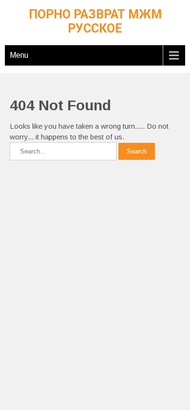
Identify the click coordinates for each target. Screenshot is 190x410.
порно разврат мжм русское (95, 21)
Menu (19, 55)
